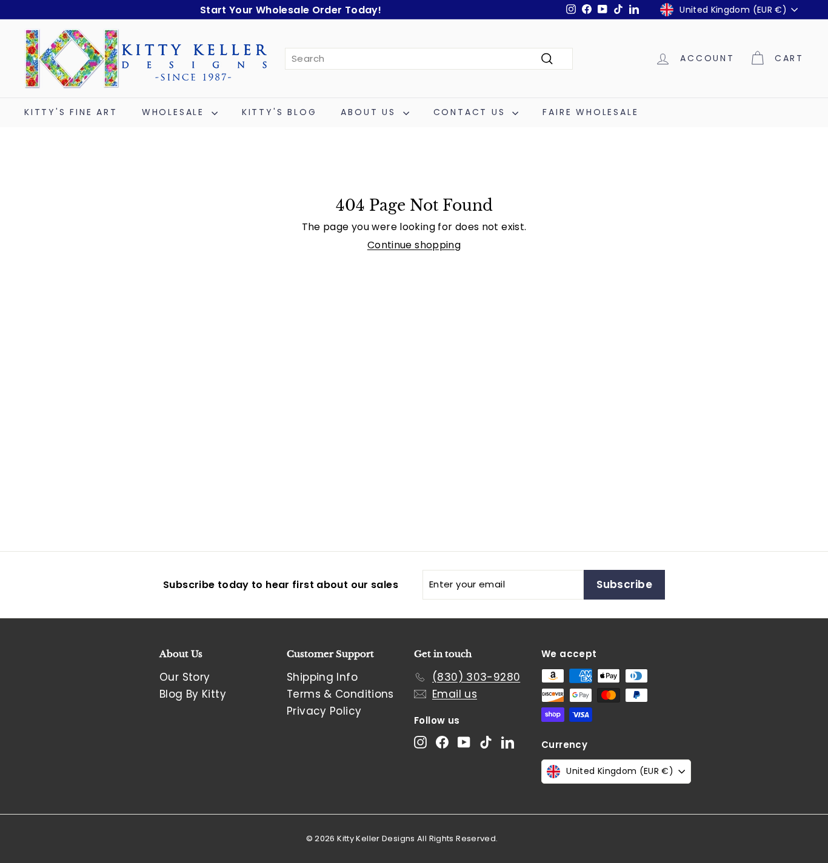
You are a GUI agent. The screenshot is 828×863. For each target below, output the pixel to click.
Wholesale (175, 112)
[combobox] (429, 59)
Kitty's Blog (279, 112)
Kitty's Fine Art (71, 112)
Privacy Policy (324, 711)
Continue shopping (414, 245)
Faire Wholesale (590, 112)
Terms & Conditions (340, 694)
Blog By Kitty (192, 694)
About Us (370, 112)
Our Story (184, 677)
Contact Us (471, 112)
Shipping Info (322, 677)
